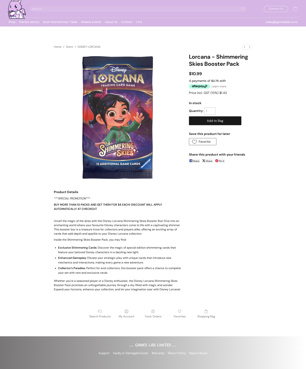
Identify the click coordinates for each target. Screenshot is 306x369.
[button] (15, 9)
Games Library (29, 22)
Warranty (158, 353)
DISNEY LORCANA (89, 47)
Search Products (100, 316)
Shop (12, 22)
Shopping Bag (206, 316)
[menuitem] (244, 47)
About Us (111, 22)
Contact (127, 22)
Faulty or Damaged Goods (130, 353)
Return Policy (177, 353)
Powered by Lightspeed (153, 359)
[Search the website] (243, 8)
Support (104, 353)
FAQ (139, 22)
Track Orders (153, 316)
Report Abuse (198, 353)
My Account (126, 316)
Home (57, 47)
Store (69, 47)
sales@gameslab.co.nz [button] (282, 22)
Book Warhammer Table (60, 22)
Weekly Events (91, 22)
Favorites (180, 316)
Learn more (219, 86)
